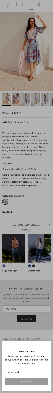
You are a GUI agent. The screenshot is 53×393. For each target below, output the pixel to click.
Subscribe (26, 381)
